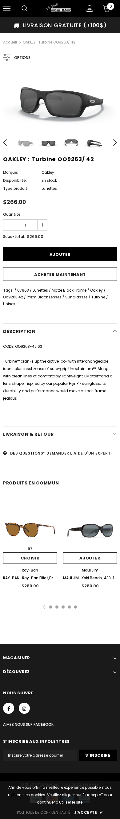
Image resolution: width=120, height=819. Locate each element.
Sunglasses (76, 297)
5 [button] (69, 607)
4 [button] (63, 607)
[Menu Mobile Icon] (6, 8)
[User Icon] (89, 8)
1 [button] (44, 607)
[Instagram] (24, 708)
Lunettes (40, 290)
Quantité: (12, 214)
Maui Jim (90, 570)
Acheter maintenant (60, 274)
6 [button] (75, 607)
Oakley (48, 172)
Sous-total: (14, 236)
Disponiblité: (15, 180)
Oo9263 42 (13, 297)
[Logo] (59, 8)
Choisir (30, 558)
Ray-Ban (30, 570)
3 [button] (56, 607)
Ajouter (90, 558)
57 (30, 548)
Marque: (10, 172)
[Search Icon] (25, 9)
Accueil (10, 42)
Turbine (98, 297)
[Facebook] (8, 708)
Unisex (9, 303)
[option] (60, 25)
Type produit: (15, 188)
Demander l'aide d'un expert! (79, 453)
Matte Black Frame (69, 290)
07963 (23, 290)
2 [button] (50, 607)
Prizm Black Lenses (44, 297)
